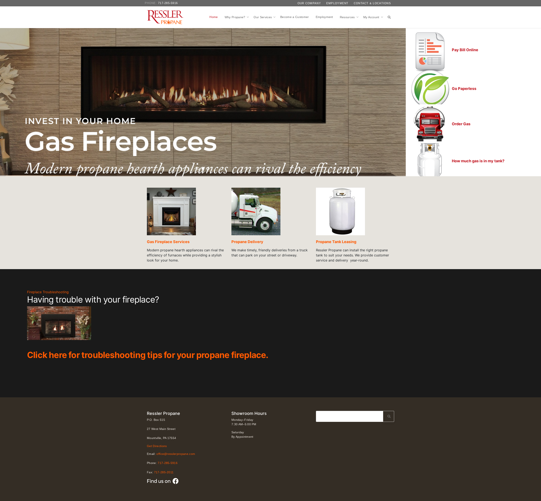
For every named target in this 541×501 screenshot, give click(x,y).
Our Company (309, 3)
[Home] (166, 17)
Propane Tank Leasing (336, 241)
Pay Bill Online (465, 50)
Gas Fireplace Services (168, 241)
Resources (348, 17)
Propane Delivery (247, 241)
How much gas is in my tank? (478, 161)
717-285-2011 (164, 472)
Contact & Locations (372, 3)
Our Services (263, 17)
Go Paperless (464, 88)
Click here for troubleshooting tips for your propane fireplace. (147, 355)
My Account (371, 17)
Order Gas (461, 124)
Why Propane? (235, 17)
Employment (337, 3)
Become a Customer (294, 17)
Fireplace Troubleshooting (48, 292)
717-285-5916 (168, 3)
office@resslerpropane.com (175, 454)
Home (213, 17)
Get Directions (157, 446)
